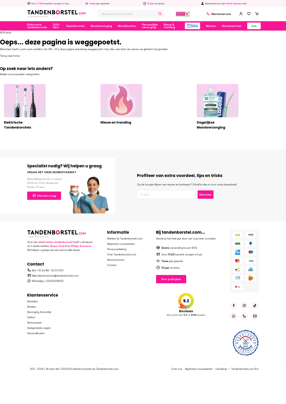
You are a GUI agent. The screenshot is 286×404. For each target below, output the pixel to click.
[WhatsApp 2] (234, 316)
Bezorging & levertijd (39, 312)
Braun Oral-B (58, 246)
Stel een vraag (46, 195)
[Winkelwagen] (257, 14)
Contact (112, 265)
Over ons (176, 368)
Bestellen (32, 301)
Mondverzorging (101, 26)
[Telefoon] (244, 316)
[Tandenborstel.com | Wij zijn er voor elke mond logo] (56, 13)
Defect (31, 317)
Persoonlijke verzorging (150, 26)
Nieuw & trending (169, 26)
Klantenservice (221, 14)
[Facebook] (234, 306)
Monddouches (127, 26)
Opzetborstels (75, 26)
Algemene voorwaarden (121, 243)
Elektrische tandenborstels (37, 26)
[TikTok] (255, 306)
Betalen (31, 306)
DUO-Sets (56, 26)
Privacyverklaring (116, 249)
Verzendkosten (36, 333)
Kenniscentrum (231, 26)
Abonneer (205, 194)
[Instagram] (244, 306)
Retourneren (34, 322)
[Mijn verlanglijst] (249, 14)
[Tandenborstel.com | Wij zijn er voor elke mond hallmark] (183, 13)
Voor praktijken (171, 279)
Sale (254, 26)
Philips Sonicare (81, 246)
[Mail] (255, 316)
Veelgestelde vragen (39, 328)
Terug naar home (10, 55)
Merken (211, 26)
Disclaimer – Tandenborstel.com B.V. (237, 368)
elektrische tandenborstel (55, 242)
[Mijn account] (241, 14)
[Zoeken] (160, 14)
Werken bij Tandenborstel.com (125, 238)
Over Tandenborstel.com (121, 254)
